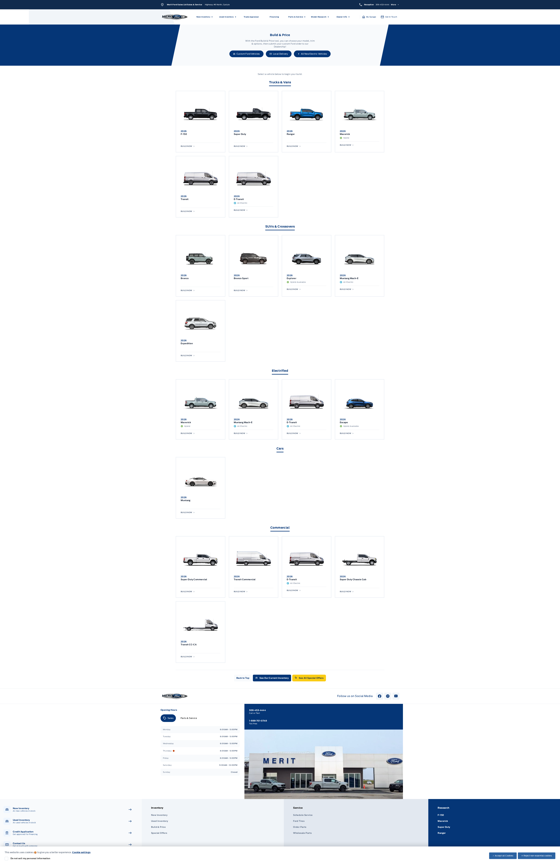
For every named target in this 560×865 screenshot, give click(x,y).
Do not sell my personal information (30, 858)
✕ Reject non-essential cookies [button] (536, 856)
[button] (369, 17)
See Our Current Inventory (274, 678)
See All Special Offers (311, 678)
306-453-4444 (382, 5)
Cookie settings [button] (81, 852)
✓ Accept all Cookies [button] (503, 856)
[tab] (168, 718)
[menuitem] (205, 17)
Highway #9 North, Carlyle (217, 5)
